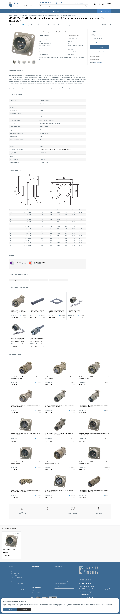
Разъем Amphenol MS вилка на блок (18, 280)
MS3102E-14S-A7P (82, 438)
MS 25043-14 (13, 344)
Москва (33, 590)
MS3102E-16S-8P (14, 438)
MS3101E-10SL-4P (48, 438)
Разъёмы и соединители (15, 581)
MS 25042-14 (71, 315)
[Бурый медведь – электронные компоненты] (14, 5)
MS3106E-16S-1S (48, 382)
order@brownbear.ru (59, 3)
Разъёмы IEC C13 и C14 (14, 573)
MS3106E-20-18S (14, 382)
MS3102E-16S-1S (48, 495)
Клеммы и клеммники (14, 587)
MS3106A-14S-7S (33, 344)
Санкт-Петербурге (98, 62)
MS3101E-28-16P (48, 467)
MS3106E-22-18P (82, 382)
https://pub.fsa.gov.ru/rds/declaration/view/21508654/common (55, 149)
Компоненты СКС (13, 594)
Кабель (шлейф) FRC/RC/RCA (16, 577)
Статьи (56, 579)
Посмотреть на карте (85, 591)
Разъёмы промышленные (15, 571)
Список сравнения (36, 583)
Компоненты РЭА (13, 575)
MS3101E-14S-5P (48, 410)
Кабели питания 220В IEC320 (16, 583)
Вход (75, 3)
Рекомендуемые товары (61, 575)
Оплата (66, 11)
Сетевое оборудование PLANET (16, 589)
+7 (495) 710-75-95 (85, 583)
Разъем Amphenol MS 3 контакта (58, 280)
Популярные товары (60, 571)
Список (56, 590)
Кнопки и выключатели (14, 585)
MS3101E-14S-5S (82, 495)
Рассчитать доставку (94, 59)
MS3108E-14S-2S (14, 495)
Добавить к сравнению (48, 32)
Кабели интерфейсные (14, 591)
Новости (57, 577)
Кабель (10, 569)
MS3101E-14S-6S (82, 410)
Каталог (13, 11)
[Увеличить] (23, 44)
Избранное (34, 581)
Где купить (45, 11)
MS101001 (51, 315)
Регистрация (80, 3)
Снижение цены (58, 573)
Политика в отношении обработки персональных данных (63, 582)
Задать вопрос (104, 11)
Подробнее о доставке (95, 56)
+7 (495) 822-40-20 (45, 3)
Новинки (57, 569)
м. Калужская (105, 51)
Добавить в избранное (64, 32)
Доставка (56, 11)
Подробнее (24, 609)
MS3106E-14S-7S (14, 315)
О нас (35, 11)
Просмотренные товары (9, 528)
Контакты (25, 11)
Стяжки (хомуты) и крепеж (15, 579)
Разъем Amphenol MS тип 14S (39, 280)
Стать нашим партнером (61, 592)
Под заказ (24, 344)
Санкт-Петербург (36, 592)
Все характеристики (73, 35)
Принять (10, 609)
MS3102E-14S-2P (14, 467)
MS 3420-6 (32, 315)
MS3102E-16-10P (82, 467)
